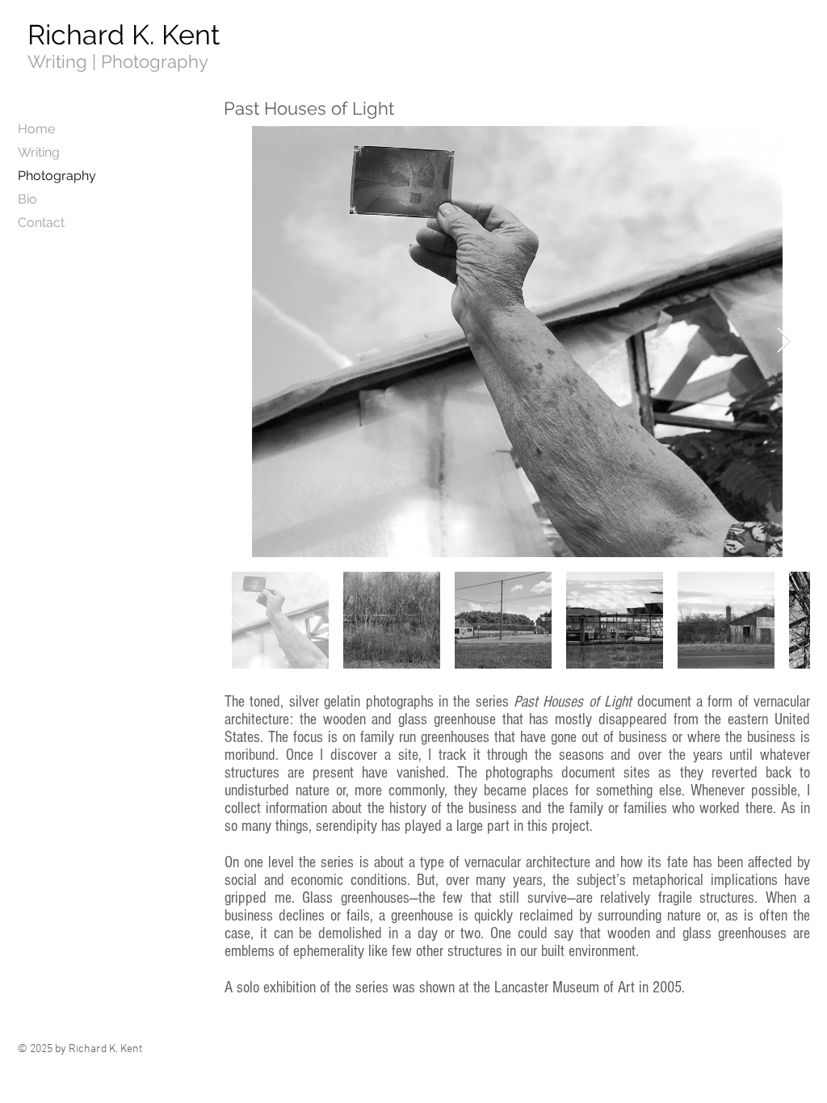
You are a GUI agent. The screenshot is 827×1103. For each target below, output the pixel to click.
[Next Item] (783, 341)
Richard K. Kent (123, 35)
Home (36, 128)
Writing (39, 152)
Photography (57, 175)
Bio (27, 199)
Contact (41, 222)
